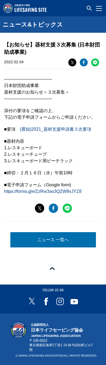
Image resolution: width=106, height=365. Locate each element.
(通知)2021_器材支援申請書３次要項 (55, 129)
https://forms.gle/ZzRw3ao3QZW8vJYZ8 (43, 191)
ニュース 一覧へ (53, 239)
